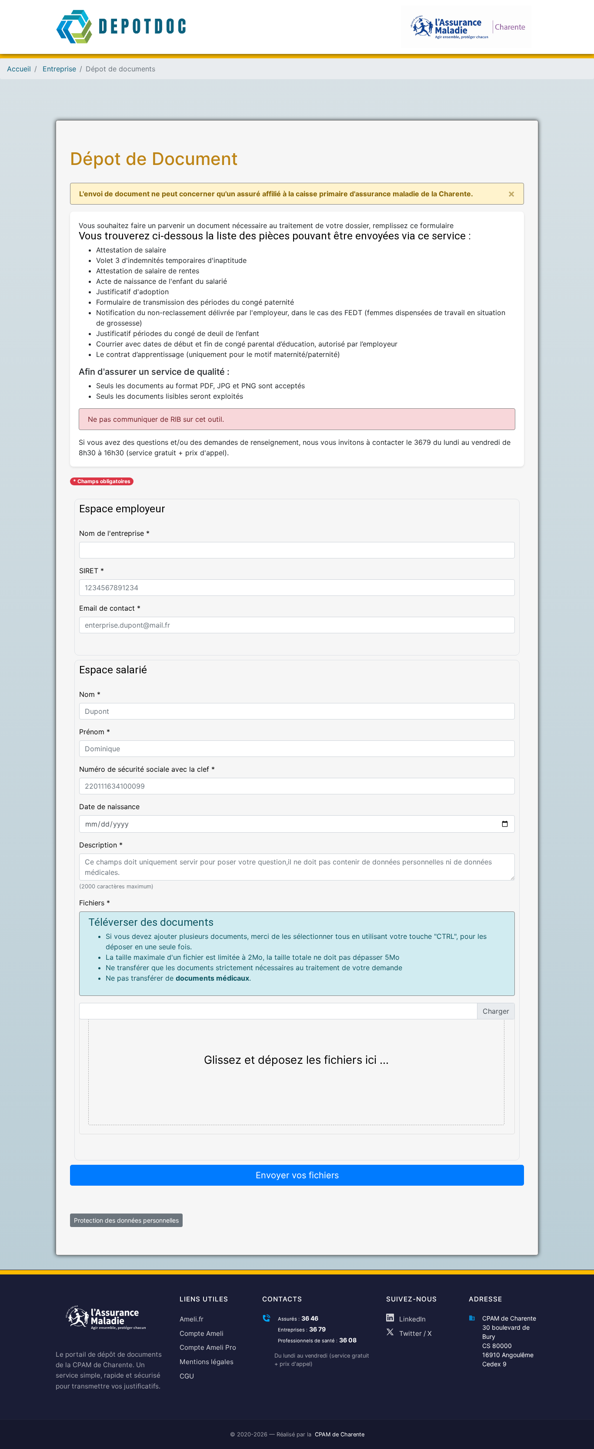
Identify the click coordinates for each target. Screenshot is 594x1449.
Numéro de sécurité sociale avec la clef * (147, 769)
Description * (101, 844)
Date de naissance (109, 806)
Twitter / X (414, 1333)
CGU (187, 1376)
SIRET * (91, 570)
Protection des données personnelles (126, 1220)
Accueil (19, 68)
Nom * (89, 694)
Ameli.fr (192, 1319)
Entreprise (59, 68)
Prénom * (94, 731)
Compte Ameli (202, 1333)
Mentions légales (207, 1362)
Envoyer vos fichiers (297, 1175)
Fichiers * (94, 902)
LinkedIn (411, 1319)
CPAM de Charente (339, 1434)
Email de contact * (109, 608)
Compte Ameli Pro (208, 1347)
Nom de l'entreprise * (114, 533)
